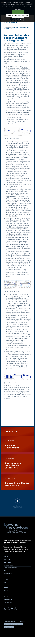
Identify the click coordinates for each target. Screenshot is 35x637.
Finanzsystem (24, 27)
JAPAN (6, 590)
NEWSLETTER (8, 602)
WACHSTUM (7, 562)
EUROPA (6, 587)
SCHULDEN (7, 559)
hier (24, 551)
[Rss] (8, 609)
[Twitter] (5, 609)
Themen (15, 27)
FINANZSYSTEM (8, 565)
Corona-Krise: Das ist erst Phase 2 (17, 484)
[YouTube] (12, 609)
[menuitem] (13, 624)
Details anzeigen (17, 19)
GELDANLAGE (8, 573)
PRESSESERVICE (8, 599)
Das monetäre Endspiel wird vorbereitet (13, 465)
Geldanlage (8, 28)
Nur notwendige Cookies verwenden (17, 15)
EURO (5, 570)
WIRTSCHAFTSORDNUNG (11, 567)
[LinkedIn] (15, 609)
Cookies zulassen (18, 12)
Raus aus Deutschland (12, 446)
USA (5, 582)
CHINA (5, 585)
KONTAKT (6, 605)
